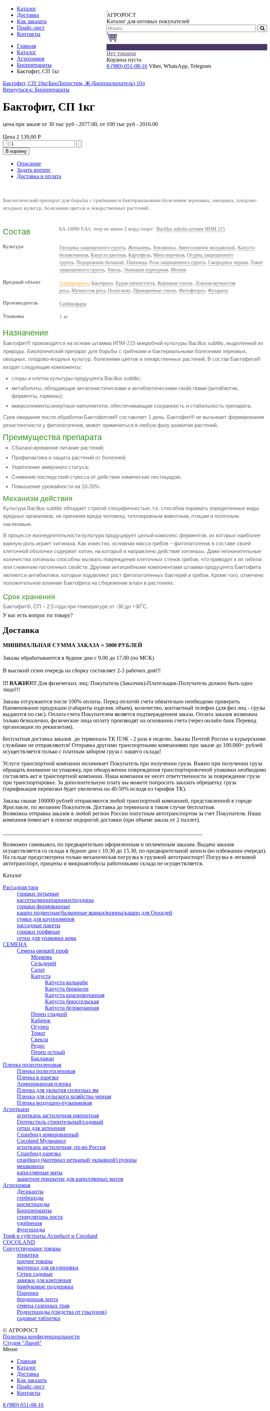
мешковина (30, 1166)
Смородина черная (228, 262)
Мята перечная (168, 255)
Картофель (139, 255)
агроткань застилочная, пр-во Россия (61, 1147)
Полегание (119, 290)
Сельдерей (43, 963)
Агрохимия (30, 59)
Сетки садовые (35, 1274)
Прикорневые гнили (154, 290)
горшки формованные (43, 906)
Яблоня (178, 269)
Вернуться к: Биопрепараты (36, 90)
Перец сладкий (49, 1014)
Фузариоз (218, 290)
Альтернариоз (74, 283)
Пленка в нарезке (38, 1077)
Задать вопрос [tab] (34, 170)
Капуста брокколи (67, 989)
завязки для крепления (44, 1280)
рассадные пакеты (38, 925)
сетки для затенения (41, 1128)
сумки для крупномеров (46, 919)
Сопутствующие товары (32, 1249)
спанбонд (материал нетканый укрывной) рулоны (77, 1160)
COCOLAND (19, 1242)
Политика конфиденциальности (41, 1337)
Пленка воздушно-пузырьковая (54, 1103)
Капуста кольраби (66, 982)
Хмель (114, 269)
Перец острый (48, 1052)
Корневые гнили (175, 283)
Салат (38, 970)
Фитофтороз (192, 290)
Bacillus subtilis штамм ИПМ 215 (190, 229)
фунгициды (31, 1230)
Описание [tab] (29, 164)
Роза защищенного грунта (177, 262)
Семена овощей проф (42, 951)
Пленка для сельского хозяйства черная (64, 1096)
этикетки (28, 1255)
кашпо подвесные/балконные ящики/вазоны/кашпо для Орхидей (94, 913)
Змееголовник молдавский (206, 247)
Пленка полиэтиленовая (32, 1065)
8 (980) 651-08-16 (127, 66)
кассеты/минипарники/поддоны (55, 900)
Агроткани (16, 1109)
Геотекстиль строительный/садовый (60, 1122)
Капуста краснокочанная (74, 995)
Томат (38, 1033)
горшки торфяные (38, 932)
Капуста (41, 976)
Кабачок (41, 1020)
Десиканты (30, 1191)
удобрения (29, 1223)
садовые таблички (38, 1318)
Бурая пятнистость (135, 283)
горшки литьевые (38, 894)
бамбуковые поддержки (45, 1287)
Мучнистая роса (88, 290)
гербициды (30, 1198)
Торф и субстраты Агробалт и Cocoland (50, 1236)
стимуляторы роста (40, 1217)
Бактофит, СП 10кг (26, 83)
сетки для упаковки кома (46, 938)
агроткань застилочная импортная (58, 1115)
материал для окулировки (47, 1268)
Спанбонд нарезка (39, 1153)
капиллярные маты (40, 1172)
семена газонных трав (43, 1306)
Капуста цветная (108, 255)
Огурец (40, 1027)
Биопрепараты (34, 65)
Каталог (26, 52)
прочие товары (35, 1261)
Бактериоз (102, 283)
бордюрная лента (37, 1299)
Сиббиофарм (72, 304)
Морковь (41, 957)
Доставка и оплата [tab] (39, 176)
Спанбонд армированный (48, 1134)
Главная (26, 46)
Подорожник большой (100, 262)
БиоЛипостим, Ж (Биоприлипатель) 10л (97, 83)
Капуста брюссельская (72, 1001)
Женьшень (139, 247)
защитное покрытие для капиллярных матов (70, 1179)
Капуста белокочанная (72, 1008)
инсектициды (33, 1204)
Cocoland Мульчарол (41, 1141)
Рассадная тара (20, 887)
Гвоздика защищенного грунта (92, 247)
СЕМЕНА (15, 944)
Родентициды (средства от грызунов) (62, 1312)
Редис (38, 1046)
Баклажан (42, 1058)
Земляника (164, 247)
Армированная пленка (44, 1084)
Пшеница (137, 262)
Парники (28, 1293)
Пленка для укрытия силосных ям (57, 1090)
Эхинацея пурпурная (145, 269)
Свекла (39, 1039)
